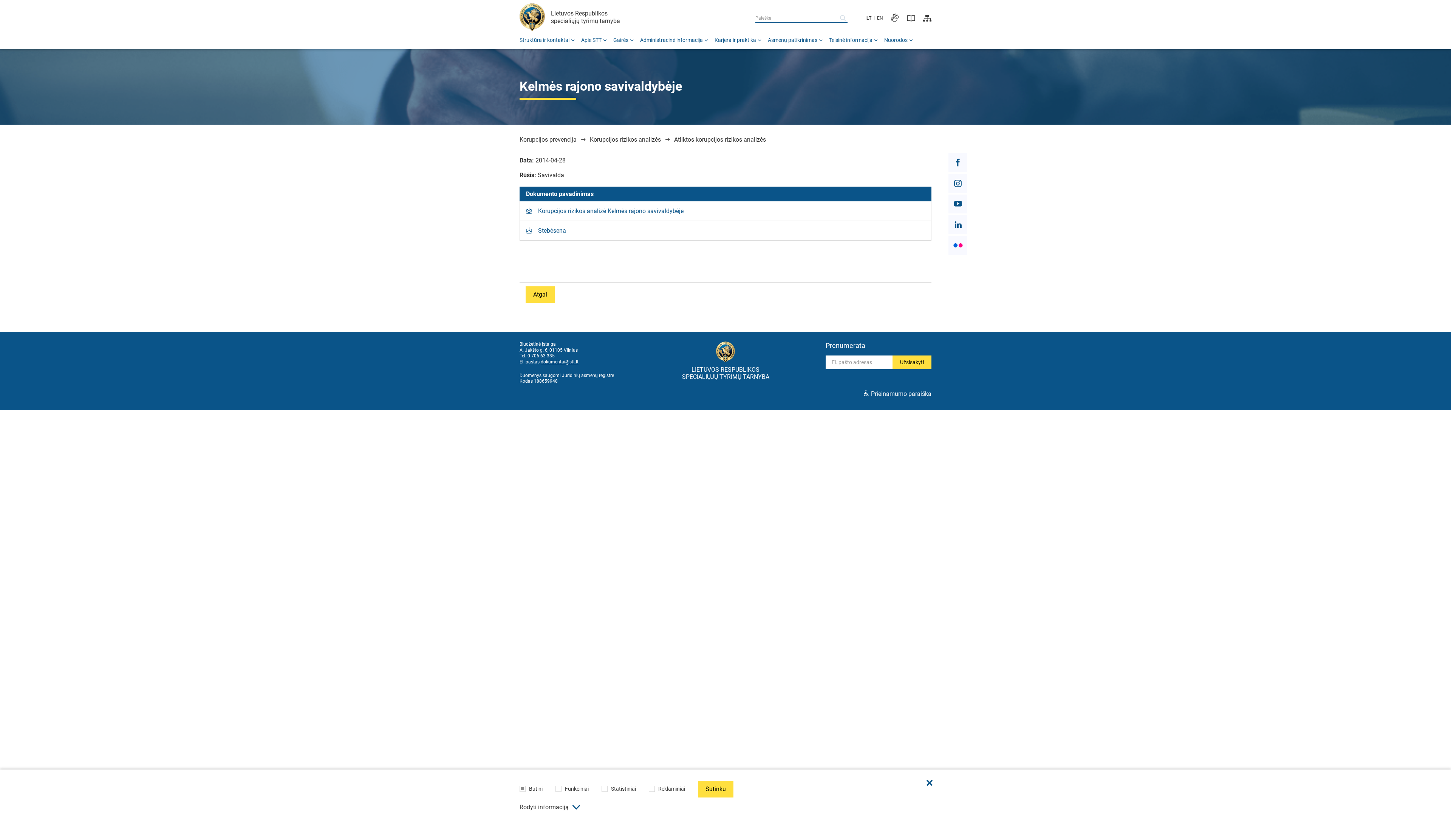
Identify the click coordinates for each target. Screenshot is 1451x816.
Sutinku (715, 789)
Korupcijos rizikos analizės (625, 139)
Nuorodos (896, 40)
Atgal (540, 294)
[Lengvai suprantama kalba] (911, 18)
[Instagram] (957, 183)
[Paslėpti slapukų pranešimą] (929, 782)
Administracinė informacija (671, 40)
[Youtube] (957, 204)
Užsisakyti (912, 362)
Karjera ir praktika (735, 40)
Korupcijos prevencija (548, 139)
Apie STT (591, 40)
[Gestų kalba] (895, 18)
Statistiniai (623, 789)
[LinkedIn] (957, 224)
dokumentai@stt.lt (560, 362)
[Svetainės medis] (927, 18)
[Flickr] (957, 245)
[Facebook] (957, 162)
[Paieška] (843, 18)
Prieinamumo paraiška (901, 393)
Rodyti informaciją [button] (544, 807)
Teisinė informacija (850, 40)
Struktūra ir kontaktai (544, 40)
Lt (868, 18)
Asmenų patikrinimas (792, 40)
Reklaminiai (671, 789)
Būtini (536, 789)
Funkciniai (577, 789)
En (880, 18)
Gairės (620, 40)
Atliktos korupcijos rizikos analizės (720, 139)
